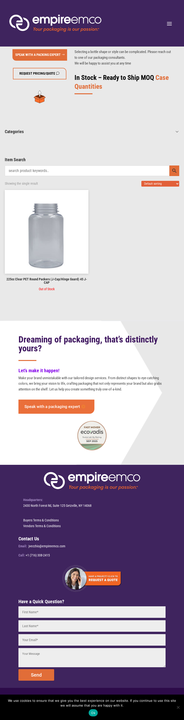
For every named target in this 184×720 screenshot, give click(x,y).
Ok (93, 713)
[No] (178, 707)
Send (36, 675)
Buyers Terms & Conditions (41, 520)
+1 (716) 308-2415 (38, 555)
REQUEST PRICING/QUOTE (37, 73)
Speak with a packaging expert (52, 406)
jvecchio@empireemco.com (47, 546)
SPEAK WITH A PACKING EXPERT (38, 55)
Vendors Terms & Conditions (42, 526)
